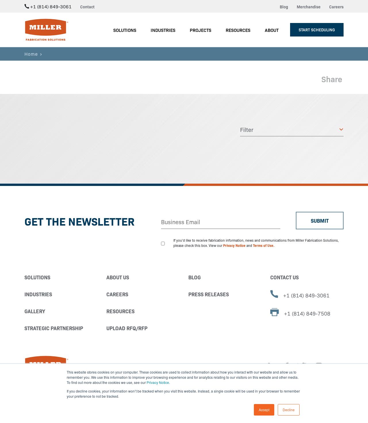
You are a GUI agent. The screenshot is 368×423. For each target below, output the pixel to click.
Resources (120, 311)
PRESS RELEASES (208, 294)
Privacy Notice (158, 382)
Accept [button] (264, 409)
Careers (336, 6)
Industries (38, 294)
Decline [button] (289, 409)
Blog (284, 6)
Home (31, 54)
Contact (87, 6)
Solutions (37, 277)
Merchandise (309, 6)
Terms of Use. (264, 245)
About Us (117, 277)
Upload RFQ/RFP (126, 328)
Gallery (34, 311)
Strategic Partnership (53, 328)
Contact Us (284, 277)
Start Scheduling (317, 29)
